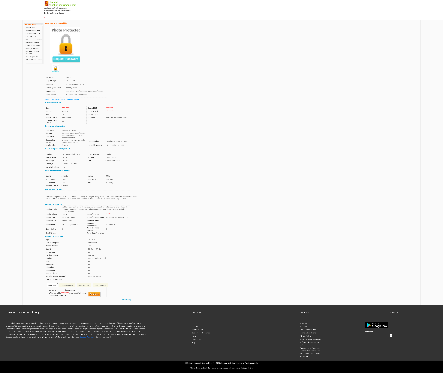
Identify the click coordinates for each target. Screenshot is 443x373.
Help (194, 342)
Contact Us (196, 339)
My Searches (30, 24)
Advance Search (33, 33)
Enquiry (195, 326)
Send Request (84, 285)
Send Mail (52, 285)
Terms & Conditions (308, 333)
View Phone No (100, 285)
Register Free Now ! (87, 337)
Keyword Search (32, 42)
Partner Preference (71, 99)
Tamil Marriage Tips (308, 330)
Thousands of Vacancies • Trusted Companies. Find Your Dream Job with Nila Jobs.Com (310, 352)
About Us (303, 326)
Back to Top (126, 300)
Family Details (57, 99)
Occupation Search (34, 39)
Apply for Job (197, 330)
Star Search (31, 36)
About (47, 99)
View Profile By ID (33, 45)
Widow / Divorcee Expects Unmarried (34, 58)
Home (194, 323)
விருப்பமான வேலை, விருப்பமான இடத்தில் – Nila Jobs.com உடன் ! (310, 342)
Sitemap (303, 323)
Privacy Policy (305, 336)
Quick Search (31, 27)
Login (194, 336)
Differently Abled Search (33, 52)
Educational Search (34, 30)
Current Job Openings (201, 333)
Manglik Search (32, 48)
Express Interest (67, 285)
